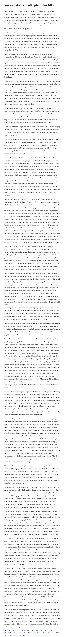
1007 (15, 633)
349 (5, 630)
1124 (5, 635)
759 (15, 635)
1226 (36, 630)
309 (14, 630)
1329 (38, 633)
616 (41, 630)
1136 (57, 633)
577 (19, 630)
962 (29, 633)
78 (5, 633)
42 (32, 630)
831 (24, 633)
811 (43, 633)
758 (20, 633)
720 (53, 633)
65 (28, 630)
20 (9, 630)
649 (20, 635)
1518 (23, 630)
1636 (9, 633)
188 (48, 633)
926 (51, 630)
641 (46, 630)
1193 (55, 630)
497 (10, 635)
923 (34, 633)
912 (24, 635)
